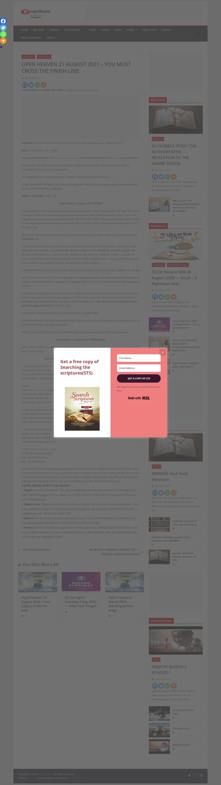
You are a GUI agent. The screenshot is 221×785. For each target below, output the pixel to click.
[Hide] (1, 47)
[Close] (162, 352)
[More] (3, 40)
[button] (82, 409)
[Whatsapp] (3, 34)
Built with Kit (139, 398)
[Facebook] (3, 21)
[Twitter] (3, 27)
